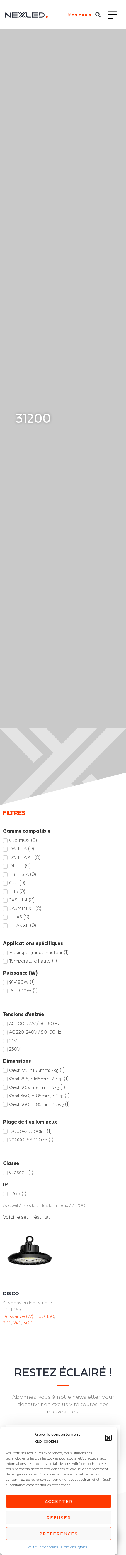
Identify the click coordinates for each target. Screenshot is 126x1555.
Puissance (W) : (20, 1316)
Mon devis (79, 15)
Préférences (58, 1533)
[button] (108, 1438)
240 (17, 1322)
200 (7, 1322)
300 (28, 1322)
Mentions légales (74, 1547)
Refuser (59, 1517)
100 (41, 1316)
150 (50, 1316)
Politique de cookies (42, 1547)
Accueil (10, 1205)
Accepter (59, 1501)
